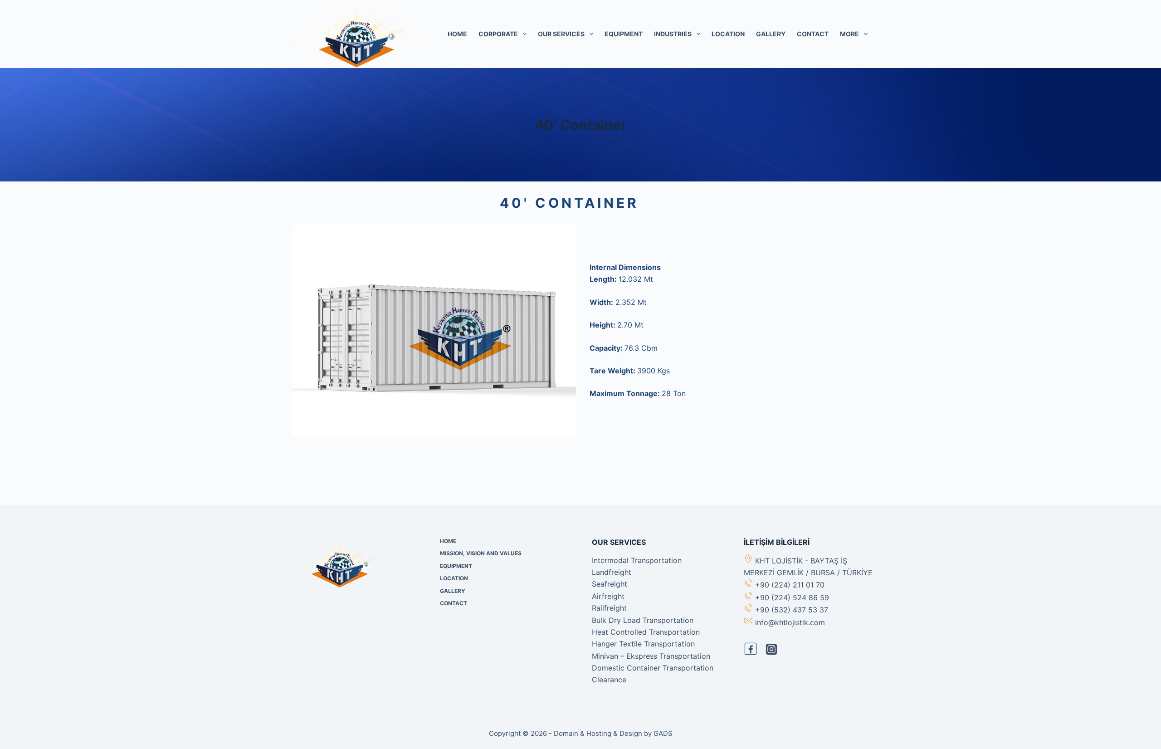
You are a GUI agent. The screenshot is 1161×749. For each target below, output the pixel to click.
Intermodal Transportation (637, 560)
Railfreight (609, 607)
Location (728, 34)
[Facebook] (750, 649)
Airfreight (608, 596)
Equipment (624, 34)
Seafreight (609, 583)
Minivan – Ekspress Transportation (651, 656)
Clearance (609, 679)
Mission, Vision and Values (481, 553)
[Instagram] (771, 649)
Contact (813, 34)
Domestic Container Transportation (652, 667)
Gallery (770, 34)
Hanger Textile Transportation (643, 643)
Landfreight (611, 572)
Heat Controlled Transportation (646, 631)
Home (457, 34)
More (849, 34)
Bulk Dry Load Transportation (642, 620)
